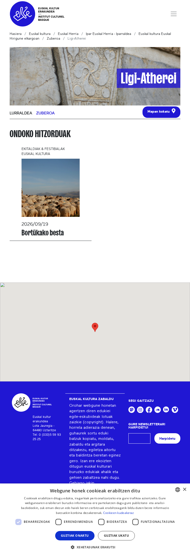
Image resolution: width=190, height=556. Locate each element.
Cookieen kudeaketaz (118, 513)
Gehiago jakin (81, 483)
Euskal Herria (68, 34)
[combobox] (177, 489)
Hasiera (16, 34)
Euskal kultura (39, 34)
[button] (94, 547)
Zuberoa (53, 38)
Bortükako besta (43, 233)
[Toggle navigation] (173, 14)
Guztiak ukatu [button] (116, 535)
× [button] (184, 489)
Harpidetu (167, 438)
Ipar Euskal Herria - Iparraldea (108, 34)
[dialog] (95, 519)
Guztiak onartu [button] (75, 535)
